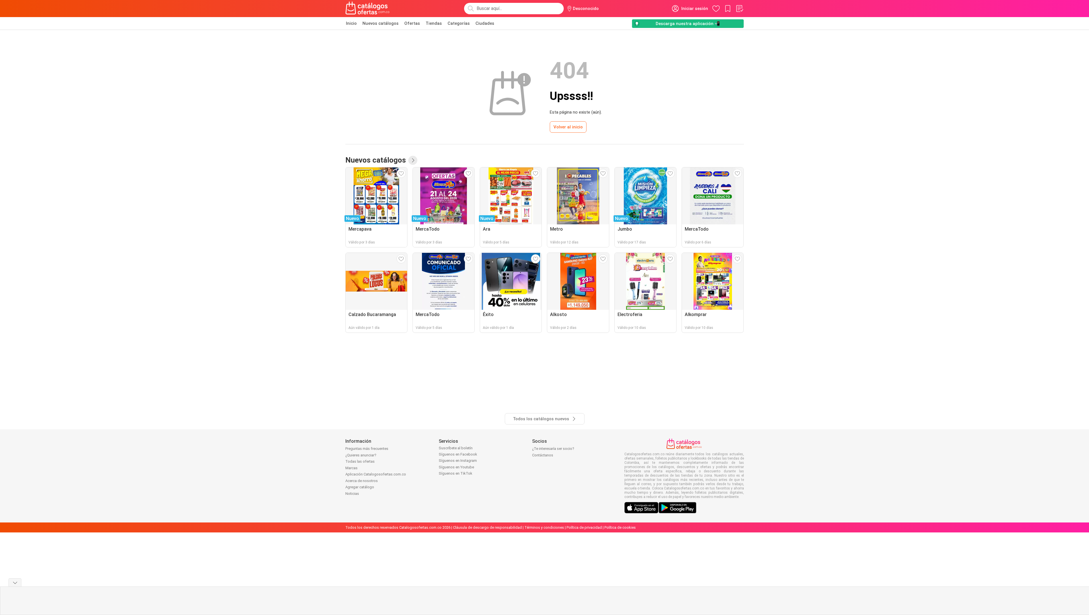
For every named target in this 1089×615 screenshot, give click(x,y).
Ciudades (484, 23)
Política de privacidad (584, 527)
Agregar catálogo (359, 487)
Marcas (351, 468)
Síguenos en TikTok (455, 473)
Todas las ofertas (360, 461)
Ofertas (412, 23)
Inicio (351, 23)
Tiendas (434, 23)
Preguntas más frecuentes (366, 448)
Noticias (352, 493)
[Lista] (739, 8)
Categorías (459, 23)
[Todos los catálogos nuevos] (412, 160)
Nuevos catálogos (380, 23)
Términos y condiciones (544, 527)
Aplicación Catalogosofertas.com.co (375, 474)
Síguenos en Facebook (458, 454)
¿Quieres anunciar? (360, 455)
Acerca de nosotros (361, 481)
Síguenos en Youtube (456, 467)
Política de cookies (620, 527)
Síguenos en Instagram (458, 460)
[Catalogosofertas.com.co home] (367, 8)
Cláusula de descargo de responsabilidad (487, 527)
